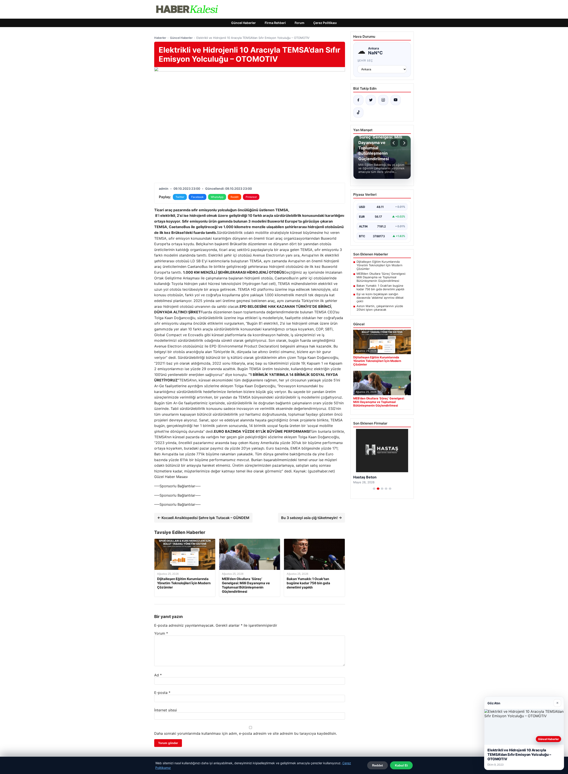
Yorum (161, 633)
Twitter (180, 197)
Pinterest (251, 197)
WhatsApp (217, 197)
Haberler (160, 37)
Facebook (197, 197)
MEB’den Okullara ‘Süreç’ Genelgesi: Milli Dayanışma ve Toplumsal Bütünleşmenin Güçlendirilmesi (381, 277)
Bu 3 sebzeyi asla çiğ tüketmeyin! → (311, 517)
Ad (158, 675)
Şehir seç (365, 60)
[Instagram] (383, 100)
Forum (299, 23)
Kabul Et (401, 765)
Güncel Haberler (243, 23)
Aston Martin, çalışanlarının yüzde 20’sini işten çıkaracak (380, 307)
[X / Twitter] (371, 100)
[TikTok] (358, 112)
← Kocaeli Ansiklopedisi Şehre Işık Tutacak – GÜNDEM (203, 517)
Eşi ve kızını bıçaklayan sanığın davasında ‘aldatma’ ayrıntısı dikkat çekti (380, 297)
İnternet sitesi (165, 710)
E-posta (162, 692)
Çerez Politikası (325, 23)
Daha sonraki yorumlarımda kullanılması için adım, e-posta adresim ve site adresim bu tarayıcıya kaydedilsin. (245, 733)
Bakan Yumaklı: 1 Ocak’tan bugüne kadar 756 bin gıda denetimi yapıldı (380, 287)
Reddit (235, 197)
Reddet (377, 765)
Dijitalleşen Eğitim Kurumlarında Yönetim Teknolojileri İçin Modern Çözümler (379, 265)
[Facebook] (358, 100)
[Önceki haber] (394, 143)
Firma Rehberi (275, 23)
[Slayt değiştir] (374, 489)
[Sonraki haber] (403, 143)
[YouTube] (395, 100)
